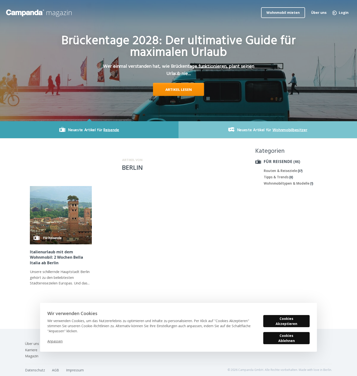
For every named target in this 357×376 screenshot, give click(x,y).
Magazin (31, 356)
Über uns (319, 12)
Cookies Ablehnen (286, 338)
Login (343, 12)
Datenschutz (35, 370)
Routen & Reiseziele (280, 170)
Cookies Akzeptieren (286, 321)
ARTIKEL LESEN (178, 89)
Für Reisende (278, 161)
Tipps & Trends (276, 177)
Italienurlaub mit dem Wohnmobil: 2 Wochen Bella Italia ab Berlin (56, 257)
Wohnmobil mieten (283, 12)
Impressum (75, 370)
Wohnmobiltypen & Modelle (286, 183)
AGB (55, 370)
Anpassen (55, 341)
